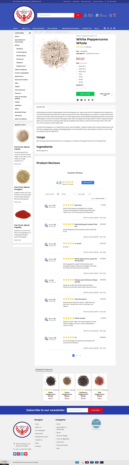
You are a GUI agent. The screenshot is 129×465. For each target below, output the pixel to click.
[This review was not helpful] (104, 217)
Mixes (17, 109)
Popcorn (18, 93)
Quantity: (79, 85)
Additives (18, 105)
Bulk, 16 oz (82, 71)
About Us (25, 28)
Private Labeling (98, 1)
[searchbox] (50, 194)
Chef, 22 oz (82, 69)
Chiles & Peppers (21, 69)
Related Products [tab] (44, 369)
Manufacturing (85, 1)
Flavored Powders (21, 80)
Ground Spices (21, 52)
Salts (16, 83)
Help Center (52, 28)
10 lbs (81, 77)
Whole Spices (21, 55)
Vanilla (17, 102)
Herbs (17, 36)
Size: (81, 63)
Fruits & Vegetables (22, 73)
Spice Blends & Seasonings (20, 41)
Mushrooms (19, 76)
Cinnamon (20, 59)
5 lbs (80, 74)
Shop (15, 28)
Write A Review (87, 182)
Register (90, 16)
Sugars (17, 86)
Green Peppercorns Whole (67, 394)
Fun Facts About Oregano (22, 188)
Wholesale (76, 1)
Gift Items (18, 115)
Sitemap (38, 446)
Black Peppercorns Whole (50, 394)
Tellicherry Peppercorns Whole (83, 394)
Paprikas (19, 62)
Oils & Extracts (20, 90)
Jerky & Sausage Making (21, 98)
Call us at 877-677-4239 (23, 449)
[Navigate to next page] (80, 355)
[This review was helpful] (100, 217)
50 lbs (81, 82)
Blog (97, 28)
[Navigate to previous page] (70, 355)
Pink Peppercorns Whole (99, 394)
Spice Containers (21, 119)
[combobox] (68, 194)
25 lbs (81, 79)
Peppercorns (21, 66)
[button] (4, 462)
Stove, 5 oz (82, 66)
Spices (17, 45)
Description (41, 107)
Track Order (67, 1)
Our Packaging (38, 28)
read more (17, 164)
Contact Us (87, 28)
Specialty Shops (20, 112)
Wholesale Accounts (70, 28)
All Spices (19, 49)
